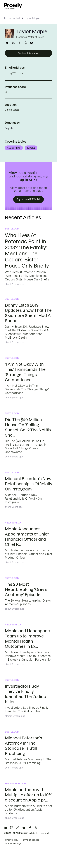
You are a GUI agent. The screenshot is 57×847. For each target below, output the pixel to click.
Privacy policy (11, 840)
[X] (36, 828)
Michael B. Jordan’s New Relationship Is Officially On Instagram (28, 483)
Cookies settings (12, 843)
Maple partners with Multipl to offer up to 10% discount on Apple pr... (28, 795)
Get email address (36, 73)
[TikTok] (18, 828)
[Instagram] (12, 828)
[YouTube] (24, 828)
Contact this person (28, 53)
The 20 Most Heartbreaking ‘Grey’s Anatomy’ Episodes (26, 589)
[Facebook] (30, 828)
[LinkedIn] (5, 828)
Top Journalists (12, 18)
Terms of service (30, 840)
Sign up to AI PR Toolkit (28, 199)
